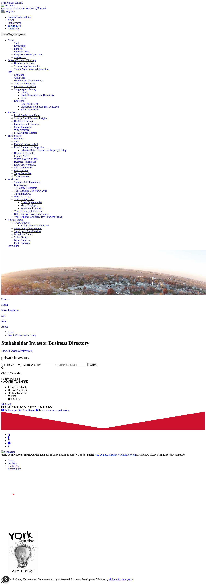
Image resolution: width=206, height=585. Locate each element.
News (11, 20)
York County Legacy (25, 83)
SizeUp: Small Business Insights (30, 118)
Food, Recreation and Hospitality (37, 95)
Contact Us (13, 28)
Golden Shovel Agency (121, 579)
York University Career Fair (28, 211)
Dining (24, 92)
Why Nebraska (21, 129)
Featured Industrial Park (26, 144)
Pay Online (13, 245)
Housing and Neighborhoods (29, 80)
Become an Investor (24, 63)
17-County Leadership (25, 187)
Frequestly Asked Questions (28, 54)
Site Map (12, 463)
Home (11, 460)
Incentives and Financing (27, 124)
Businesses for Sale (24, 153)
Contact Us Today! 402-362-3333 (18, 8)
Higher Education (30, 109)
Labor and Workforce (25, 164)
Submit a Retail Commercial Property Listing (43, 150)
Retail (24, 98)
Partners (18, 48)
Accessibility (14, 468)
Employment (14, 22)
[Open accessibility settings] (6, 579)
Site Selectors (14, 135)
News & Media (15, 219)
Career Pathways (29, 103)
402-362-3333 (102, 454)
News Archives (22, 240)
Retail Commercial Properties (29, 147)
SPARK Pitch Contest (25, 132)
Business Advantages (25, 161)
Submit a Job (14, 25)
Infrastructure (21, 170)
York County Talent (24, 199)
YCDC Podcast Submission (35, 225)
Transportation (21, 176)
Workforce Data (22, 196)
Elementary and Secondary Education (40, 106)
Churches (19, 74)
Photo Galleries (22, 243)
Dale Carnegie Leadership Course (31, 214)
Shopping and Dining (25, 89)
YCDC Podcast (22, 222)
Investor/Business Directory (22, 60)
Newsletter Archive (24, 234)
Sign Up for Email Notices (27, 231)
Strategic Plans (21, 51)
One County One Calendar (28, 228)
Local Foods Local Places (27, 115)
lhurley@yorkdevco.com (123, 454)
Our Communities (23, 167)
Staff (16, 43)
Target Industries (22, 173)
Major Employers (23, 127)
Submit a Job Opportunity (27, 182)
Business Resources (24, 121)
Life (10, 72)
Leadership (19, 45)
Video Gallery (21, 237)
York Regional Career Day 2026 (30, 190)
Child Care (19, 77)
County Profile (21, 156)
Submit (92, 365)
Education (19, 101)
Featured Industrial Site (19, 17)
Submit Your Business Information (31, 69)
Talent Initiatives (22, 193)
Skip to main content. (12, 2)
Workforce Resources (31, 208)
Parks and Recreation (25, 86)
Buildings (19, 138)
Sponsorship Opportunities (27, 66)
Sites (16, 141)
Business (12, 112)
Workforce (13, 179)
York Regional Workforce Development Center (38, 216)
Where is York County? (26, 158)
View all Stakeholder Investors (16, 350)
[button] (8, 11)
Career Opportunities (31, 202)
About (11, 40)
